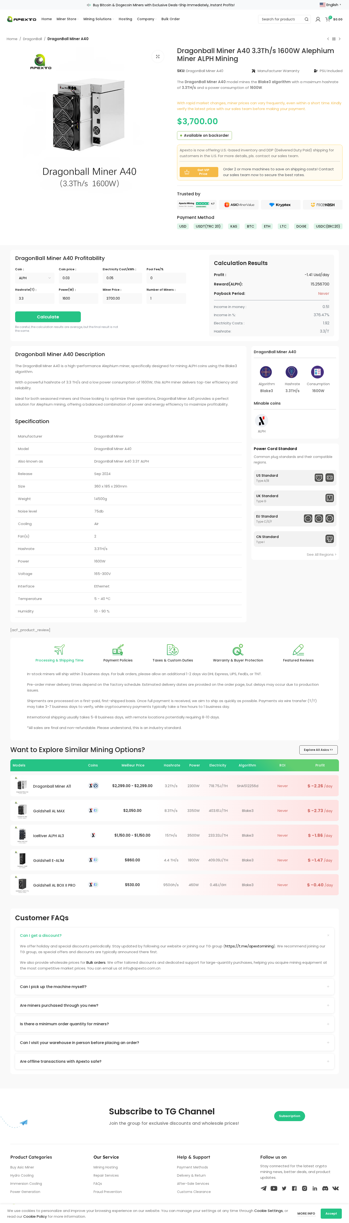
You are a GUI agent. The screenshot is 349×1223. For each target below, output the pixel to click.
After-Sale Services (193, 1183)
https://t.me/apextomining (249, 946)
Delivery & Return (191, 1175)
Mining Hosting (106, 1167)
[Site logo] (22, 18)
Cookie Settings (268, 1210)
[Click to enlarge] (158, 56)
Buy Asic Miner (22, 1167)
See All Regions (320, 554)
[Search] (306, 19)
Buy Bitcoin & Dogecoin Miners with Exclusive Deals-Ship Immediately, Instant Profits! (164, 5)
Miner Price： (112, 290)
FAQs (98, 1183)
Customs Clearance (194, 1191)
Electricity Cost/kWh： (120, 269)
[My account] (318, 19)
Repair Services (106, 1175)
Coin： (20, 269)
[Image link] (196, 204)
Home (12, 38)
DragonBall (32, 38)
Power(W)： (68, 290)
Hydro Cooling (22, 1175)
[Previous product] (328, 39)
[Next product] (340, 39)
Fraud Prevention (108, 1191)
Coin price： (68, 269)
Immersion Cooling (26, 1183)
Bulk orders (96, 962)
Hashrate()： (26, 290)
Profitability (60, 258)
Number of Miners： (162, 290)
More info (306, 1213)
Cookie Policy (35, 1216)
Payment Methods (192, 1167)
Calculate (48, 317)
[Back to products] (334, 39)
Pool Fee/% (155, 269)
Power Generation (25, 1191)
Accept (331, 1213)
